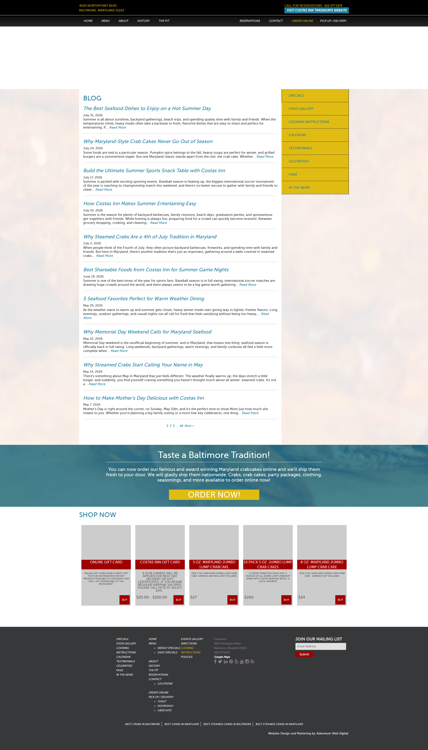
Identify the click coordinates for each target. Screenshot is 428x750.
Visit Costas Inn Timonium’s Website (317, 10)
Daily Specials (167, 652)
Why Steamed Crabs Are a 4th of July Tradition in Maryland (149, 236)
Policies (186, 656)
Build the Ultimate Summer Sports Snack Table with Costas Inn (154, 170)
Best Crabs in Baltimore (142, 724)
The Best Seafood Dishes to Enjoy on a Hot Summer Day (147, 108)
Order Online (302, 20)
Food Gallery (300, 108)
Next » (189, 425)
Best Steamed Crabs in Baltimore (227, 724)
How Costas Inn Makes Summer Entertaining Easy (139, 203)
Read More (117, 127)
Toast (161, 701)
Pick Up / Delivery (333, 20)
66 (181, 425)
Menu (105, 20)
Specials (296, 95)
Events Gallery (192, 639)
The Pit (163, 20)
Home (88, 20)
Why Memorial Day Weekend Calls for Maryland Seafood (147, 332)
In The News (298, 187)
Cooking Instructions (308, 122)
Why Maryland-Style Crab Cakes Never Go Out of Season (147, 141)
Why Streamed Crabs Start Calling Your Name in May (143, 365)
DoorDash (165, 705)
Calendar (297, 135)
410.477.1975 (333, 5)
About (123, 20)
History (143, 20)
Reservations (249, 20)
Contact (276, 20)
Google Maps (222, 656)
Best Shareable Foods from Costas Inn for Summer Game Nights (155, 269)
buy (124, 599)
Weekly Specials (168, 648)
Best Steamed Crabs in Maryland (279, 724)
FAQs (292, 174)
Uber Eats (164, 710)
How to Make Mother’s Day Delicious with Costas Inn (143, 398)
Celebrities (298, 161)
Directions (189, 643)
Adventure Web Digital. (332, 733)
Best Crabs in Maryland (181, 724)
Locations (165, 683)
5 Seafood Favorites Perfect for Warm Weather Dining (143, 298)
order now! (214, 494)
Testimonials (300, 148)
